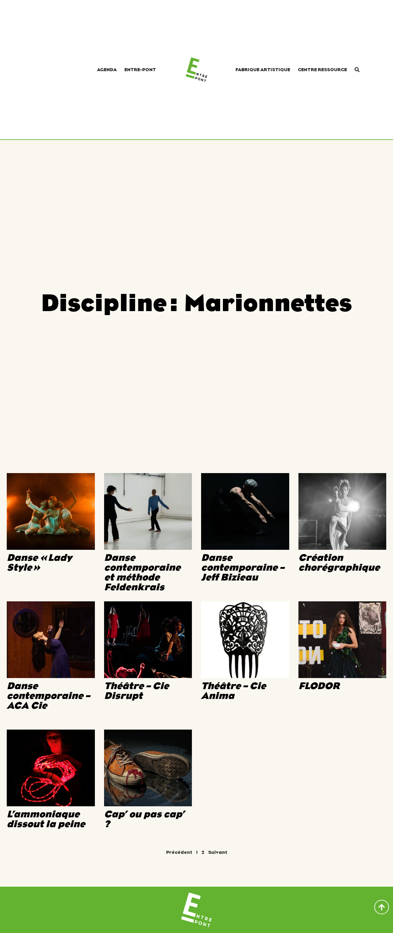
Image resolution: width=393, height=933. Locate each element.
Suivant (217, 852)
